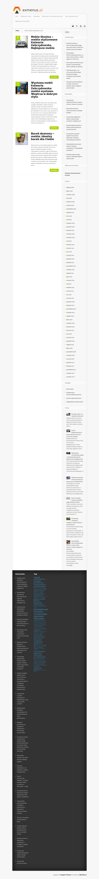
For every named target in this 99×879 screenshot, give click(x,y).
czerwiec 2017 (70, 377)
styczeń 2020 (70, 337)
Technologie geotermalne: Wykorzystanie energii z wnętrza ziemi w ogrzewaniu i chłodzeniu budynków (22, 663)
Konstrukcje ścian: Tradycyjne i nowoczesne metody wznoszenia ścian (23, 634)
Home (16, 16)
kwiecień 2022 (70, 244)
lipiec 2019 (69, 348)
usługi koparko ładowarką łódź (40, 663)
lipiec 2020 (69, 319)
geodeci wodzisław (39, 605)
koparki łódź (37, 620)
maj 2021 (68, 284)
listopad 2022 (70, 230)
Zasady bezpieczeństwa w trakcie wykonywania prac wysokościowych (74, 127)
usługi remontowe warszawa (40, 665)
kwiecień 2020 (70, 327)
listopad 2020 (70, 305)
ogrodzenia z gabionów (37, 631)
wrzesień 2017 (70, 373)
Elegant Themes (66, 875)
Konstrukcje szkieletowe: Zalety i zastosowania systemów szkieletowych (73, 119)
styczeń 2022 (70, 255)
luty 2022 (69, 252)
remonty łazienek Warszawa (39, 637)
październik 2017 (71, 369)
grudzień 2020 (70, 302)
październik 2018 (71, 352)
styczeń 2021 (70, 298)
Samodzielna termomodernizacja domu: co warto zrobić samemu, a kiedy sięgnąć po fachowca (74, 545)
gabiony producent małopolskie (38, 602)
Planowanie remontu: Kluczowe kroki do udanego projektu (74, 110)
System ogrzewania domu (71, 16)
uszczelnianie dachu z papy (40, 658)
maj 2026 (69, 198)
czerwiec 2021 (70, 280)
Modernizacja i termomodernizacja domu (52, 16)
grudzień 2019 (70, 341)
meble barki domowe (38, 625)
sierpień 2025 (70, 212)
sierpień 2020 (70, 316)
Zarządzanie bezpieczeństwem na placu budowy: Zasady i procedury (74, 102)
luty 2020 (69, 334)
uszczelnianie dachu (39, 656)
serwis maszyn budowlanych (38, 639)
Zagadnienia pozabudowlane (22, 21)
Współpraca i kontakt (26, 16)
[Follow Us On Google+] (85, 26)
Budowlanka (36, 16)
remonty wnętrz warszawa (38, 635)
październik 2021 (71, 266)
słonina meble (43, 646)
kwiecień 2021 (70, 287)
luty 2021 (69, 294)
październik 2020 (71, 309)
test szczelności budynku (38, 648)
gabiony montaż (39, 599)
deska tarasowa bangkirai (38, 595)
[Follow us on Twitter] (73, 26)
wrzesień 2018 (70, 355)
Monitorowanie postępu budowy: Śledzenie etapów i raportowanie (74, 156)
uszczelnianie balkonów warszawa (39, 653)
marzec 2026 (70, 205)
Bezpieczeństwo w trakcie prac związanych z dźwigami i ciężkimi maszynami (22, 842)
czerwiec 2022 (70, 237)
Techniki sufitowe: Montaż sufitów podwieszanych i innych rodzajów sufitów (22, 830)
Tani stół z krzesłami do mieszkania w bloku (23, 819)
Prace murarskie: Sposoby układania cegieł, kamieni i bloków (74, 500)
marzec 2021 (70, 291)
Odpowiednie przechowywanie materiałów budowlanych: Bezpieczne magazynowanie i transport (22, 807)
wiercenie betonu (38, 669)
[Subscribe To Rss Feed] (81, 26)
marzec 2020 (70, 330)
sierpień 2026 (70, 187)
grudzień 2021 (70, 259)
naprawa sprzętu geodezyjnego (40, 629)
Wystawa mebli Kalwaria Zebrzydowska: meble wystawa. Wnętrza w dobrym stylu (44, 89)
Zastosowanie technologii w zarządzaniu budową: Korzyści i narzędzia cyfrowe (22, 611)
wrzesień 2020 (70, 312)
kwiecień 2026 (70, 202)
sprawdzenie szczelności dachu (38, 643)
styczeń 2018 (70, 359)
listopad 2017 (70, 366)
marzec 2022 (70, 248)
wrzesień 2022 (70, 234)
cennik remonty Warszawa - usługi (40, 590)
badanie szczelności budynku (40, 587)
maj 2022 (69, 241)
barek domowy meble (38, 589)
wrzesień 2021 (70, 269)
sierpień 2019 (70, 344)
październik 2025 (71, 209)
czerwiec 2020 (70, 323)
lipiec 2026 (69, 191)
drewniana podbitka (41, 597)
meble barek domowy (42, 624)
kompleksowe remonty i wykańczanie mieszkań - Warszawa (41, 614)
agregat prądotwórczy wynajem (39, 579)
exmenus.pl (40, 51)
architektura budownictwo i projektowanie (40, 584)
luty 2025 (69, 216)
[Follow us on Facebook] (77, 26)
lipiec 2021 (69, 277)
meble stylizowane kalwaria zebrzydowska (39, 626)
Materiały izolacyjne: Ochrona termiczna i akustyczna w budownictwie (74, 479)
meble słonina (42, 627)
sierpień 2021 (70, 273)
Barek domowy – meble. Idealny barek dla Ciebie (42, 136)
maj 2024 (69, 219)
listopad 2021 (70, 262)
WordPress (83, 875)
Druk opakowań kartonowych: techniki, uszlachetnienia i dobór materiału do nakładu (74, 64)
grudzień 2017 (70, 362)
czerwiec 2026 (70, 194)
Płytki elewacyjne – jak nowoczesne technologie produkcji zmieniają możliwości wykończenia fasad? (73, 74)
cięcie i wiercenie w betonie (39, 593)
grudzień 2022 (70, 227)
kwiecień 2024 (70, 223)
